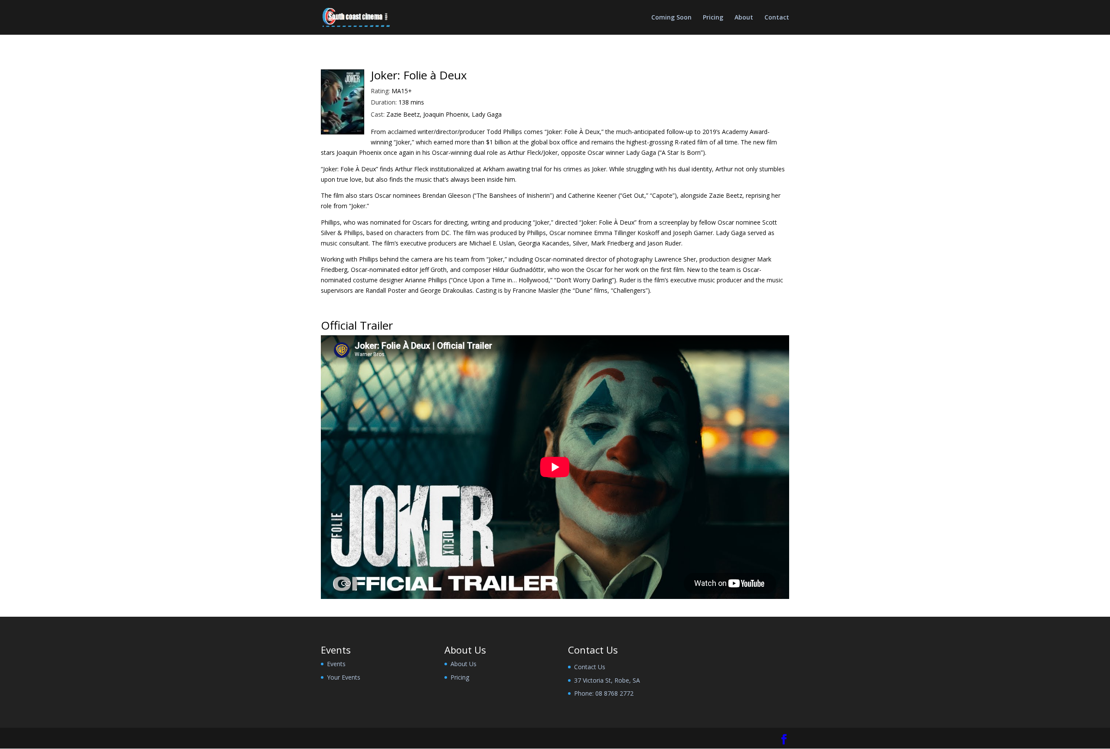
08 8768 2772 (614, 693)
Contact (776, 17)
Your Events (343, 677)
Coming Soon (671, 17)
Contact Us (589, 667)
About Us (464, 664)
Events (336, 664)
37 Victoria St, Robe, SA (607, 680)
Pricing (713, 17)
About (744, 17)
